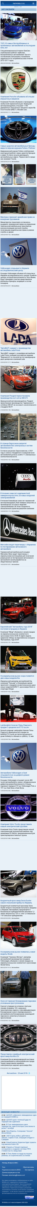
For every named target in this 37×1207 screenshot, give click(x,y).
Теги (3, 1167)
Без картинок (29, 1170)
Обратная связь (28, 1167)
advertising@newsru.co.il (17, 1175)
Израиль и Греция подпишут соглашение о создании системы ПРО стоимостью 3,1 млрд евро (16, 1149)
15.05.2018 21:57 (6, 642)
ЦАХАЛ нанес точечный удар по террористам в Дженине (16, 1121)
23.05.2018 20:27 (6, 286)
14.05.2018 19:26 (6, 691)
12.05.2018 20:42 (6, 790)
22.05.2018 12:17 (6, 362)
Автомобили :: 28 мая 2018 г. (18, 1073)
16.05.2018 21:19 (6, 511)
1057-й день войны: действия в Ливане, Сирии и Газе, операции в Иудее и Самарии (18, 1137)
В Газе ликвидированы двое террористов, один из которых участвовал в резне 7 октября (18, 1126)
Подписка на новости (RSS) (11, 1170)
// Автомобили (15, 63)
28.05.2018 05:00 (6, 63)
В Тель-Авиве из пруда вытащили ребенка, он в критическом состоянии (17, 1154)
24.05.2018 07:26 (6, 234)
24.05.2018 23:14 (6, 161)
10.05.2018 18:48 (6, 838)
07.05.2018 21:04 (6, 1068)
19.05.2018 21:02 (6, 460)
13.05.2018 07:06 (6, 739)
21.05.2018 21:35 (6, 410)
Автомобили (8, 9)
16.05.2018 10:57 (6, 564)
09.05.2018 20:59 (6, 918)
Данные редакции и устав (11, 1172)
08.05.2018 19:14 (6, 967)
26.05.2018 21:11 (6, 112)
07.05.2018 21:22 (6, 1020)
